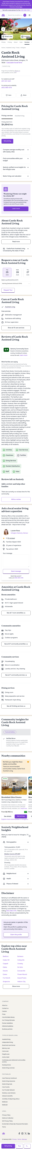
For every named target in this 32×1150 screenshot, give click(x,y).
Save (9, 95)
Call (27, 1146)
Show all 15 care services (16, 327)
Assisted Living (6, 66)
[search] (25, 15)
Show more (16, 986)
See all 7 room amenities (15, 613)
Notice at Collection (7, 1118)
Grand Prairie (21, 978)
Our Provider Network (8, 1090)
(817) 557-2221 (6, 81)
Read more (16, 241)
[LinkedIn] (29, 1133)
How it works (6, 1087)
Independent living (7, 1042)
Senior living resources (8, 1081)
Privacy (14, 1139)
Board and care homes (8, 1045)
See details (7, 816)
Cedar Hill (6, 960)
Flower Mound (22, 974)
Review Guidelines (7, 1023)
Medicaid (4, 1105)
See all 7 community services (15, 675)
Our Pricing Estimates (8, 1020)
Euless (5, 974)
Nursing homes (6, 1065)
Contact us (5, 1008)
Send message (16, 571)
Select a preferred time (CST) (9, 280)
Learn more (16, 208)
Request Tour (8, 290)
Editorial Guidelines (7, 1026)
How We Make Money (8, 1017)
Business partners (7, 1029)
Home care (5, 1051)
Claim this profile (16, 934)
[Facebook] (19, 1133)
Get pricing (7, 141)
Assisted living (19, 116)
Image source (4, 19)
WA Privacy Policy (7, 1121)
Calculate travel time (14, 63)
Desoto (5, 971)
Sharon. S (17, 71)
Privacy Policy (6, 1115)
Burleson (20, 956)
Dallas (5, 967)
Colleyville (20, 960)
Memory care (6, 1048)
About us (4, 1005)
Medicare (5, 1102)
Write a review (16, 499)
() (11, 538)
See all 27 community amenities (15, 644)
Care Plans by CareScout (9, 1078)
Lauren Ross (15, 531)
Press (3, 1014)
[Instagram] (22, 1133)
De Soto (20, 967)
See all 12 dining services (15, 706)
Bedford (5, 956)
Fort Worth (6, 978)
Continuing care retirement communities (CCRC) (13, 1061)
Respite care (5, 1054)
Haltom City (21, 981)
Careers (4, 1011)
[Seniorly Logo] (3, 15)
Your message (7, 553)
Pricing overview (7, 115)
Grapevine (6, 981)
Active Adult (5, 1057)
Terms (4, 1127)
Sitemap (24, 1139)
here (21, 7)
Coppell (5, 963)
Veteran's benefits (7, 1096)
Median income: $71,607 (12, 854)
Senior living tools (7, 1084)
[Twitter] (26, 1133)
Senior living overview (8, 1068)
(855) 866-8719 (6, 87)
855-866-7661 (25, 10)
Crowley (20, 963)
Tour (19, 1146)
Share (24, 95)
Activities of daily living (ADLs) (10, 1099)
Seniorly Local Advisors (8, 1093)
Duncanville (21, 971)
